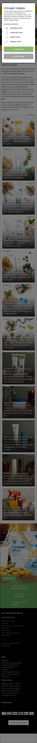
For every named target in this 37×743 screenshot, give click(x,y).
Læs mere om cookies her (11, 24)
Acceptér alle (18, 49)
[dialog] (18, 371)
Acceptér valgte (18, 56)
